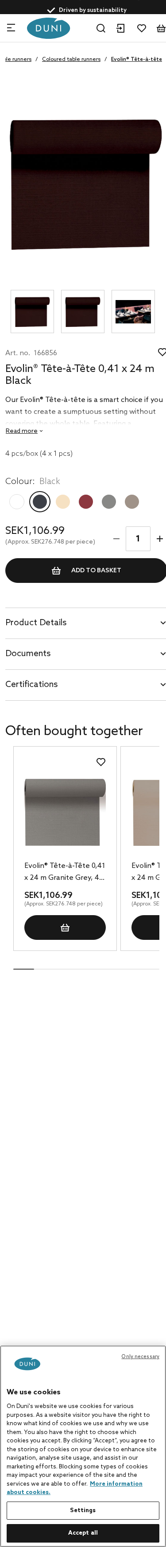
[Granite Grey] (109, 502)
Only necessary (140, 1357)
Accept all (83, 1533)
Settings (83, 1510)
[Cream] (63, 502)
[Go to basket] (161, 28)
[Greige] (132, 502)
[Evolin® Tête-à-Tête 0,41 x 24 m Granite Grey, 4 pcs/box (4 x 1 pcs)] (64, 812)
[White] (17, 502)
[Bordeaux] (86, 502)
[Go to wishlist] (141, 28)
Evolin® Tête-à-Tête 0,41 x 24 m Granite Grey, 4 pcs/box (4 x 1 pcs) (64, 873)
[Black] (40, 502)
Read (22, 431)
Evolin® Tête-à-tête (136, 59)
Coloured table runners (71, 59)
